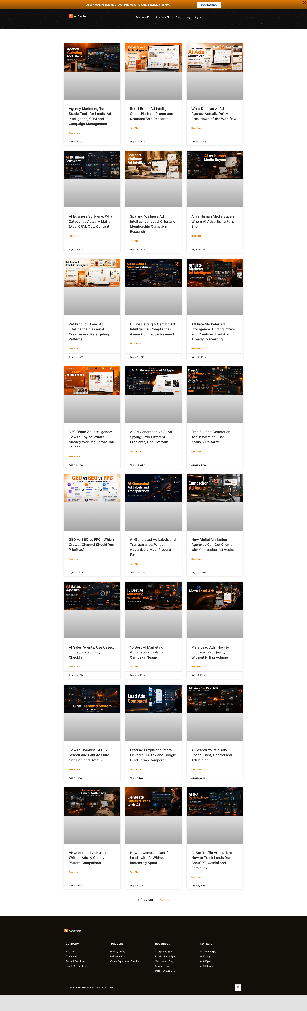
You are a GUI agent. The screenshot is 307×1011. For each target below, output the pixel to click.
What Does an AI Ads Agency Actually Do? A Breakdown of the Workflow (213, 114)
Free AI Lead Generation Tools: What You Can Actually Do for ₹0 (210, 437)
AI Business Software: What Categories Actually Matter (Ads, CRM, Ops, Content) (91, 221)
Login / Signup (194, 17)
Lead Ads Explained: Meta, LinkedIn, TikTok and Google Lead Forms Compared (153, 755)
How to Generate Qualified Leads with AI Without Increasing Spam (151, 858)
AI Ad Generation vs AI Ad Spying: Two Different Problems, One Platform (151, 437)
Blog (178, 17)
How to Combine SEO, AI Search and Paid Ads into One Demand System (89, 755)
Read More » (74, 133)
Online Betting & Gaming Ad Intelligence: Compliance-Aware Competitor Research (152, 329)
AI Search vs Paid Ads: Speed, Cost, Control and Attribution (211, 755)
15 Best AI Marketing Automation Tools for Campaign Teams (147, 652)
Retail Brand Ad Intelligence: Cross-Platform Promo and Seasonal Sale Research (152, 114)
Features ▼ (142, 17)
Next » (164, 900)
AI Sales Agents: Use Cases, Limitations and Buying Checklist (91, 652)
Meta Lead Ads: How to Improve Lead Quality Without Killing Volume (210, 652)
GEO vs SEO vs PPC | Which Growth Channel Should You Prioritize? (91, 544)
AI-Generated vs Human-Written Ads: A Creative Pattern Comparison (89, 858)
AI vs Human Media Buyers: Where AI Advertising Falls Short (213, 221)
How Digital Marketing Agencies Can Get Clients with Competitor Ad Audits (212, 545)
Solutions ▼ (162, 17)
